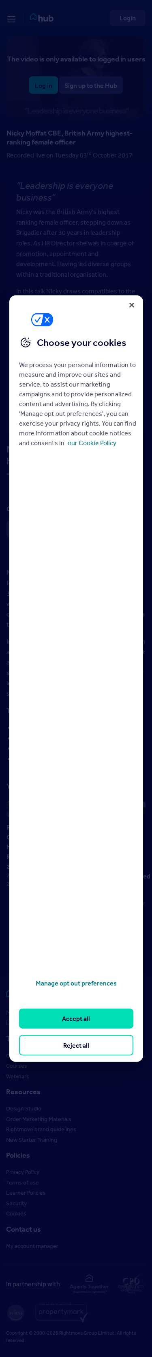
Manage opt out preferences (76, 983)
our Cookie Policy (92, 443)
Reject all (76, 1045)
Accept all (76, 1018)
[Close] (132, 305)
